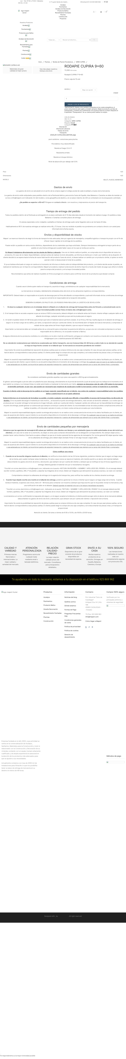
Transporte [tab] (63, 132)
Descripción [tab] (63, 127)
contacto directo (60, 202)
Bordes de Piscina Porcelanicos (63, 62)
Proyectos (63, 18)
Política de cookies (71, 631)
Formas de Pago (70, 610)
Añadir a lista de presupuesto (78, 104)
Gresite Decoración (51, 609)
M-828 (73, 123)
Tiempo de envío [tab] (63, 131)
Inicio (40, 62)
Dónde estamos (70, 606)
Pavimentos (63, 7)
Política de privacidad (72, 627)
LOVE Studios (63, 916)
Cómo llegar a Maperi (93, 621)
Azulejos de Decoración (62, 9)
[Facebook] (104, 2)
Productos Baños (62, 11)
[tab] (63, 127)
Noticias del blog (70, 597)
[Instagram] (107, 2)
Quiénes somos (70, 602)
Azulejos (63, 5)
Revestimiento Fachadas (63, 13)
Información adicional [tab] (63, 129)
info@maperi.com (92, 617)
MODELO (67, 89)
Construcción (63, 16)
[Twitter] (105, 2)
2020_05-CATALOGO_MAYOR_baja (63, 135)
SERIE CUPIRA (80, 62)
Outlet (25, 58)
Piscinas (63, 14)
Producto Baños (49, 605)
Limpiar (115, 93)
